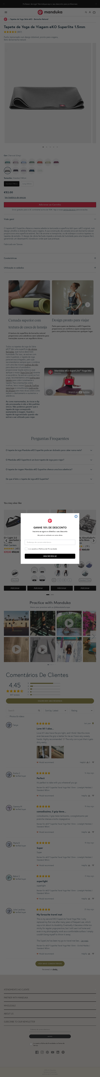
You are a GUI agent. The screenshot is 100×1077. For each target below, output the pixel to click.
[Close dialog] (76, 516)
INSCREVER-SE (50, 556)
